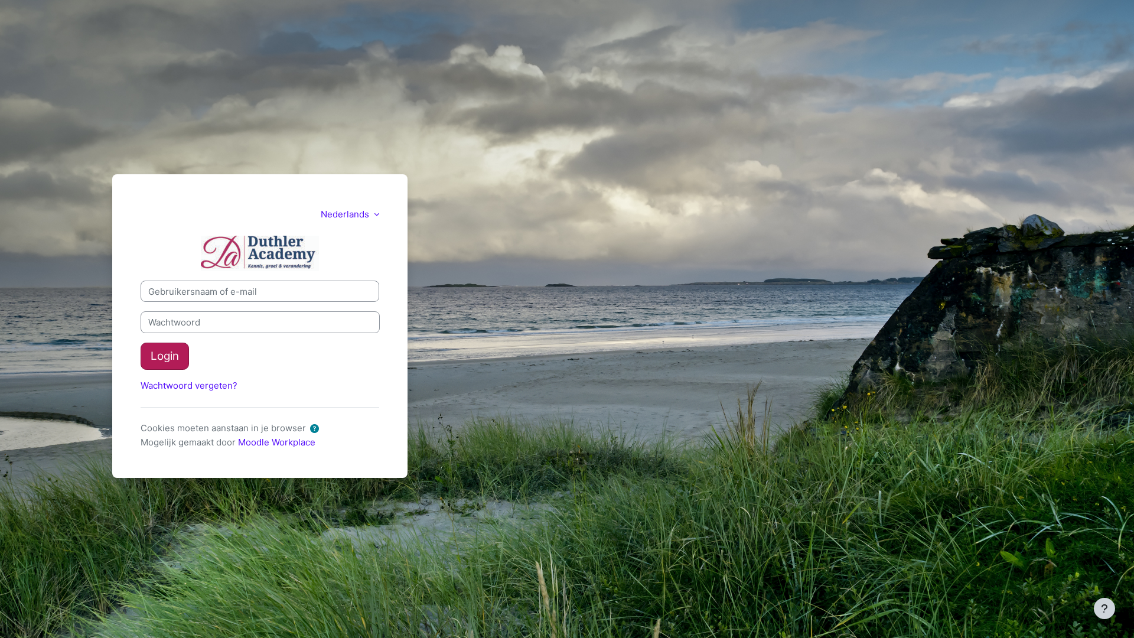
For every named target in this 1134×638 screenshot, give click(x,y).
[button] (316, 429)
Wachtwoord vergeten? (189, 385)
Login (165, 356)
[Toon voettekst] (1104, 608)
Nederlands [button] (346, 214)
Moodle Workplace (276, 442)
